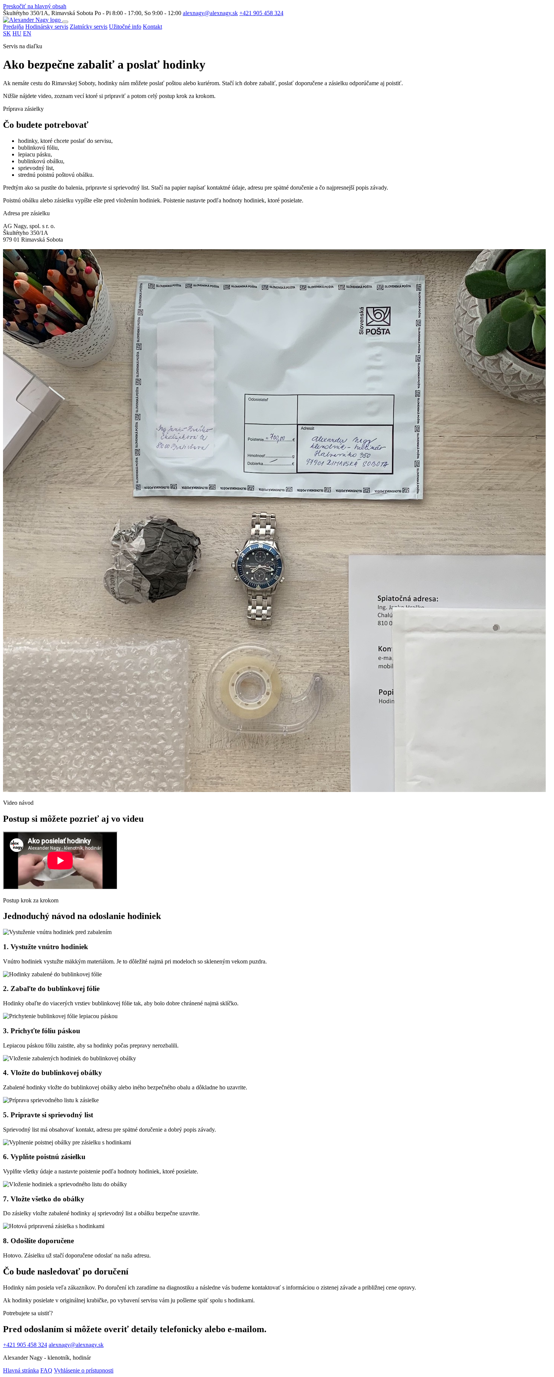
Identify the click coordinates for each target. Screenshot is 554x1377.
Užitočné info (125, 26)
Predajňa (13, 26)
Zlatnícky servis (88, 26)
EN (27, 33)
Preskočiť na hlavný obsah (34, 6)
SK (7, 33)
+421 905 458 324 (261, 13)
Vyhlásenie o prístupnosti (83, 1370)
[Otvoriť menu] (65, 22)
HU (16, 33)
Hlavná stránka (21, 1370)
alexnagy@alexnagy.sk (210, 13)
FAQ (46, 1370)
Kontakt (152, 26)
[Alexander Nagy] (32, 20)
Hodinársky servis (46, 26)
